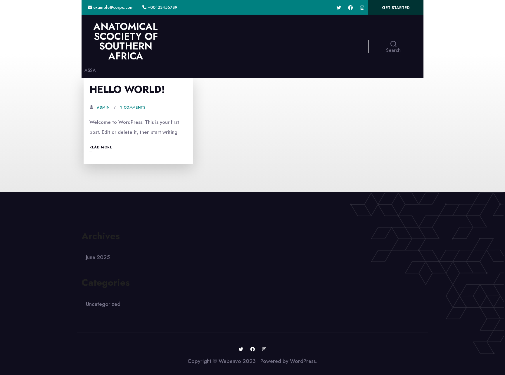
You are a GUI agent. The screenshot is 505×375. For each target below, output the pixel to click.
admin (103, 107)
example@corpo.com (113, 7)
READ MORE (100, 147)
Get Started (396, 8)
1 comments (132, 107)
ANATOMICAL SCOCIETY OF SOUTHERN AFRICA (126, 41)
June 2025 (98, 257)
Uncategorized (103, 304)
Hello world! (127, 89)
